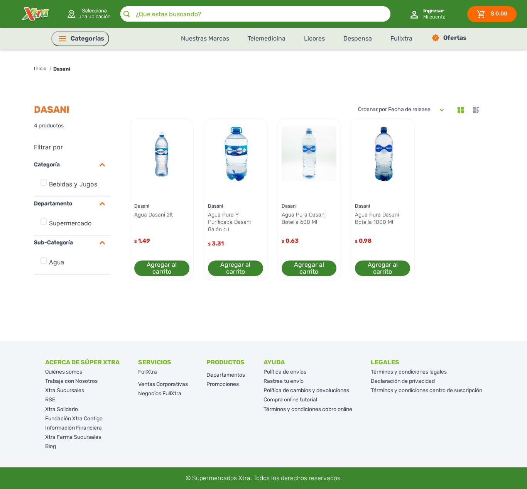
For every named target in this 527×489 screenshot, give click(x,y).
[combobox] (255, 14)
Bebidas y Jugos (73, 184)
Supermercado (70, 223)
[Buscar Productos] (126, 14)
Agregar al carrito (162, 268)
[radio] (460, 110)
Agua (56, 262)
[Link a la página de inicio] (40, 69)
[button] (88, 14)
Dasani (61, 69)
